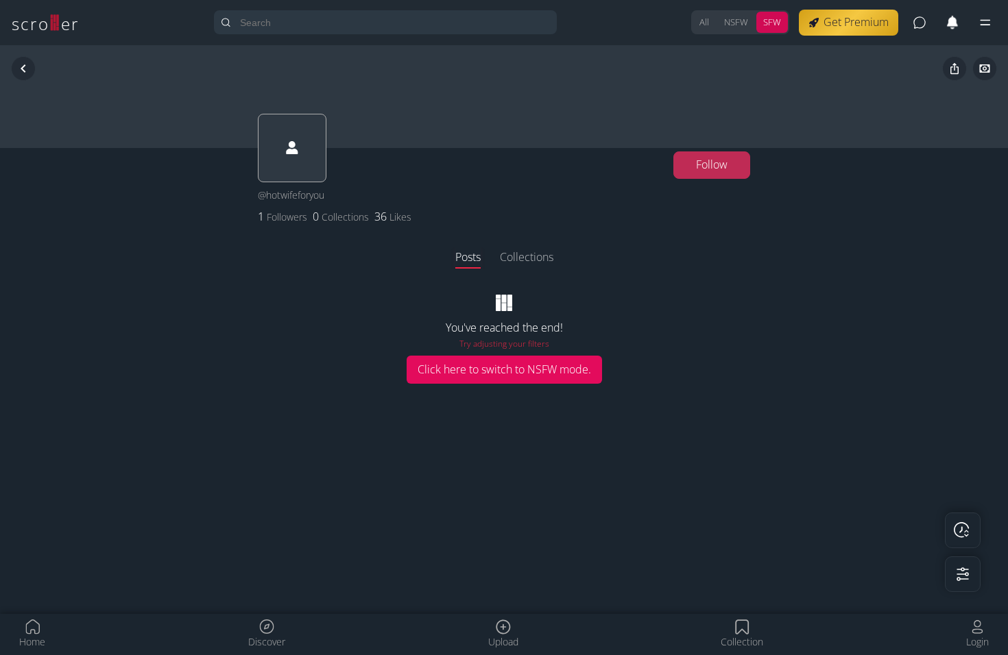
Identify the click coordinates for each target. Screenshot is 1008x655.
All (704, 22)
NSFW (736, 22)
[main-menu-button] (985, 22)
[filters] (963, 574)
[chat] (919, 22)
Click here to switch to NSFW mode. (504, 369)
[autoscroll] (963, 530)
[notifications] (952, 22)
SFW (772, 22)
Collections (526, 256)
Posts (468, 256)
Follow (712, 164)
